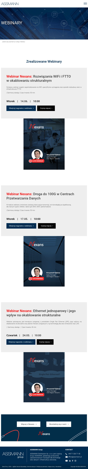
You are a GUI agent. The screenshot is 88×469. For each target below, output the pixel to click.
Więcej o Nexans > (28, 424)
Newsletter (58, 466)
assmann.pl (12, 41)
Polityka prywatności (42, 466)
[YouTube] (66, 461)
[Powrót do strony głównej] (10, 3)
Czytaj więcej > (46, 108)
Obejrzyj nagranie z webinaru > (21, 108)
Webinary (22, 41)
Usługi (17, 41)
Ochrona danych (31, 466)
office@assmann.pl (75, 457)
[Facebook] (72, 461)
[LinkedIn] (70, 461)
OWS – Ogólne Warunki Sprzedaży (17, 466)
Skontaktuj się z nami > (59, 424)
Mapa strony (51, 466)
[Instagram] (75, 461)
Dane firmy (5, 466)
